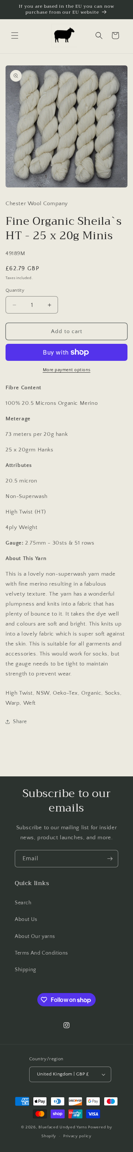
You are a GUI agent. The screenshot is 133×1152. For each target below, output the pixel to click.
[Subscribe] (110, 858)
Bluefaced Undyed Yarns (62, 1127)
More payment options (67, 369)
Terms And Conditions (41, 953)
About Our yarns (35, 936)
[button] (15, 35)
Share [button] (20, 722)
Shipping (25, 970)
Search (23, 903)
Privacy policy (77, 1136)
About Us (26, 919)
